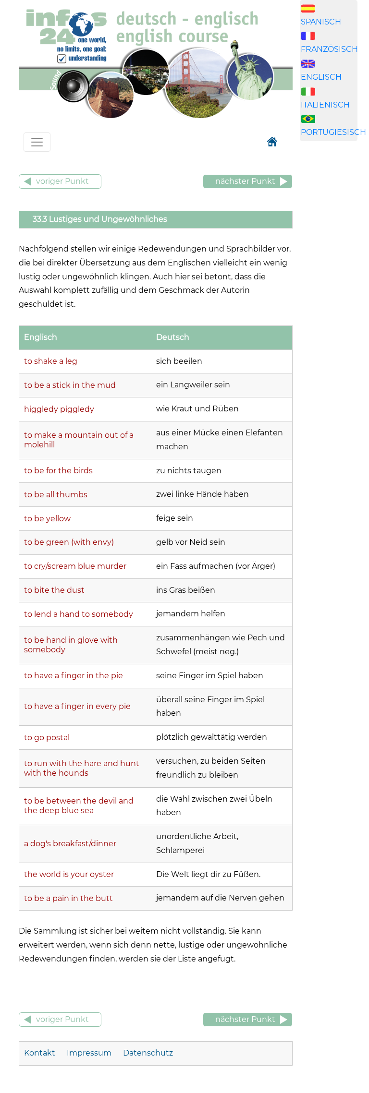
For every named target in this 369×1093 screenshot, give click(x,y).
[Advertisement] (334, 299)
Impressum (89, 1052)
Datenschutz (148, 1052)
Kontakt (40, 1052)
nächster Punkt (245, 181)
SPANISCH (321, 21)
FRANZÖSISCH (329, 49)
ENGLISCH (321, 77)
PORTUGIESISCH (333, 132)
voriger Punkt (62, 181)
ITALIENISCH (325, 104)
